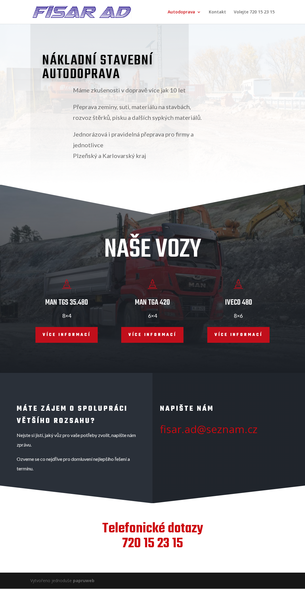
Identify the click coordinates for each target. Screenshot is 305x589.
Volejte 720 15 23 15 (254, 12)
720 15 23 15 (152, 543)
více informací (67, 334)
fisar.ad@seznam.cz (209, 429)
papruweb (83, 580)
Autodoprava (181, 12)
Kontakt (217, 12)
